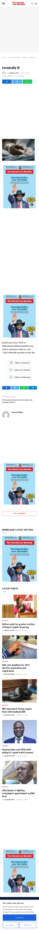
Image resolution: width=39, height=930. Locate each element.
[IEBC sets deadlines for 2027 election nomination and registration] (19, 647)
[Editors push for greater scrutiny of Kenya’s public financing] (19, 606)
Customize (10, 925)
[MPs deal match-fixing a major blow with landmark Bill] (19, 690)
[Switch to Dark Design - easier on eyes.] (32, 4)
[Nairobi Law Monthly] (18, 3)
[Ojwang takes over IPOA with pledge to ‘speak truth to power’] (19, 731)
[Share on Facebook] (7, 82)
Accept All (19, 917)
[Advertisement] (19, 30)
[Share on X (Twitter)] (17, 82)
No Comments (9, 76)
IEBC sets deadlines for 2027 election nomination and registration (16, 668)
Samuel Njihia (14, 73)
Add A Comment (19, 513)
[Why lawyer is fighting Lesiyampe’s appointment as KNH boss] (19, 772)
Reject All (28, 925)
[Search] (36, 3)
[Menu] (3, 3)
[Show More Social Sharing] (35, 82)
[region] (19, 915)
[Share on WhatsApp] (27, 82)
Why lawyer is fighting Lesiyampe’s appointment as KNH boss (18, 793)
